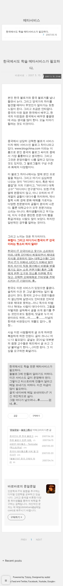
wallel (47, 577)
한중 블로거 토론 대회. (21, 440)
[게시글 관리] (25, 415)
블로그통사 (26, 429)
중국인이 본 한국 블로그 (21, 436)
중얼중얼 (14, 429)
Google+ (51, 581)
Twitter (24, 581)
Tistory (28, 577)
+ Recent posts (12, 560)
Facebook (33, 581)
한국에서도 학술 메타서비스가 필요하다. (27, 31)
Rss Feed (12, 581)
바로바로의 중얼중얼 (22, 486)
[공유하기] (20, 415)
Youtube (42, 581)
